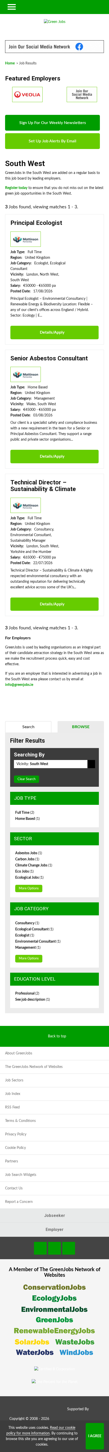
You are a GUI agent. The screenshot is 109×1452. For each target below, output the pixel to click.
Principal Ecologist (36, 222)
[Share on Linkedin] (54, 1248)
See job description (32, 999)
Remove (91, 764)
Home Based (27, 819)
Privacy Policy (15, 1134)
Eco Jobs (24, 871)
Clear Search (26, 779)
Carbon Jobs (27, 859)
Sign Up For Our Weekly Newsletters (52, 123)
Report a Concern (19, 1202)
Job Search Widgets (20, 1175)
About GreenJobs (18, 1053)
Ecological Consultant (34, 929)
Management (28, 947)
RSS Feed (12, 1107)
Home (10, 63)
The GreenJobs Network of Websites (34, 1067)
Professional (27, 993)
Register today (16, 188)
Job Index (12, 1094)
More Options (29, 888)
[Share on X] (68, 1248)
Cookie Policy (15, 1148)
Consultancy (27, 923)
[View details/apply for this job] (25, 239)
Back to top (57, 1036)
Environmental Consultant (38, 941)
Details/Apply (52, 332)
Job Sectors (14, 1080)
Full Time (24, 813)
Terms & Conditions (20, 1121)
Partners (11, 1161)
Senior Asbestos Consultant (49, 358)
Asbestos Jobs (28, 853)
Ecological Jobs (29, 877)
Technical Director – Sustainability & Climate (43, 486)
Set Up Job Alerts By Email (52, 141)
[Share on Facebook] (40, 1248)
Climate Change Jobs (33, 865)
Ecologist (24, 935)
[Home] (54, 22)
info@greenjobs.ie (19, 685)
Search (28, 727)
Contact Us (14, 1188)
